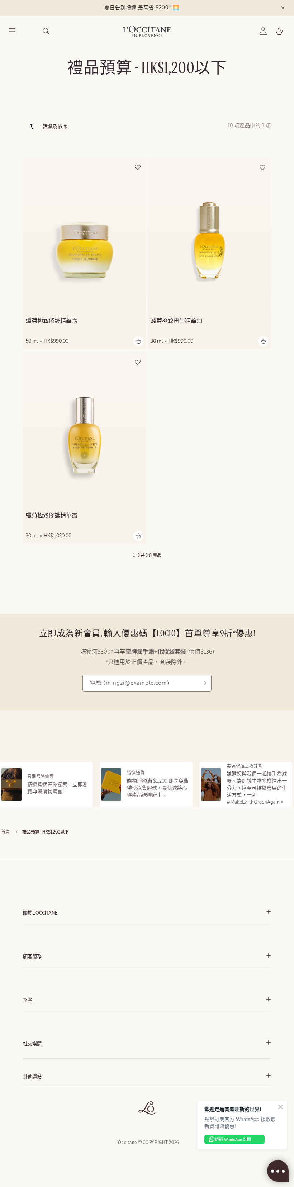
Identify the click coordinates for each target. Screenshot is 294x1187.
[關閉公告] (283, 8)
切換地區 (31, 1114)
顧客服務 (32, 957)
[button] (12, 31)
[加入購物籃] (138, 341)
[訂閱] (203, 683)
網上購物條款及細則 (42, 1093)
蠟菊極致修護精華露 (51, 516)
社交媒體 (32, 1044)
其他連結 (32, 1077)
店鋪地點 (31, 1107)
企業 (27, 1000)
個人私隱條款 (36, 1100)
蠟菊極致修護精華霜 (51, 321)
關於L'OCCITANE (40, 913)
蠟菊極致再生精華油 (176, 321)
